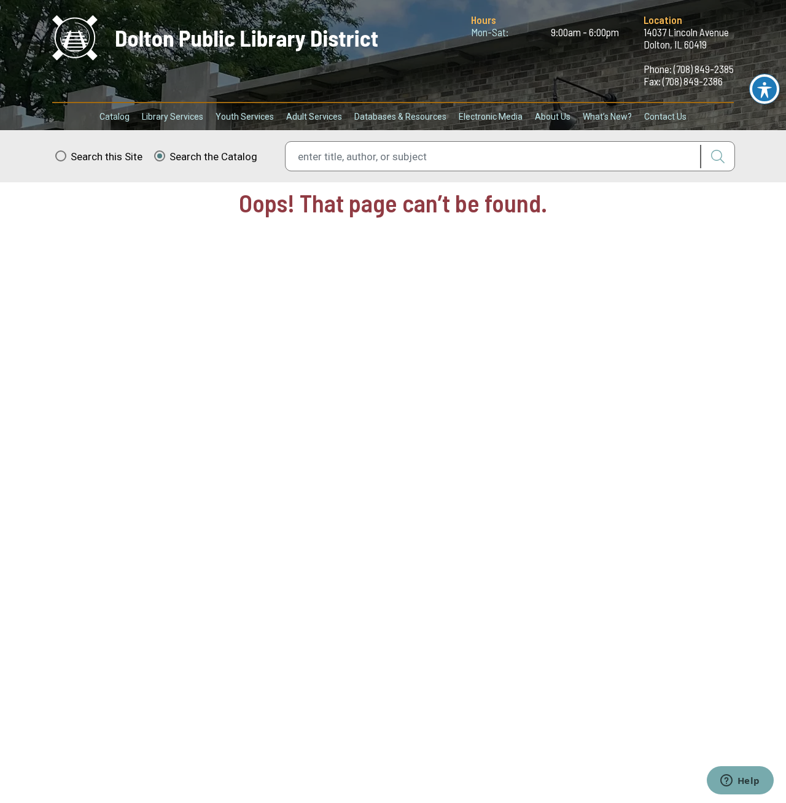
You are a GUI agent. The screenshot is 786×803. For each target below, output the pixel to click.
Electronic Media (491, 117)
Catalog (114, 117)
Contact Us (665, 117)
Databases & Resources (400, 117)
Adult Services (314, 117)
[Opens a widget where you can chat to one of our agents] (740, 781)
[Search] (717, 156)
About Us (552, 117)
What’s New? (607, 117)
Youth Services (245, 117)
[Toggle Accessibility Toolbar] (764, 89)
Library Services (172, 117)
